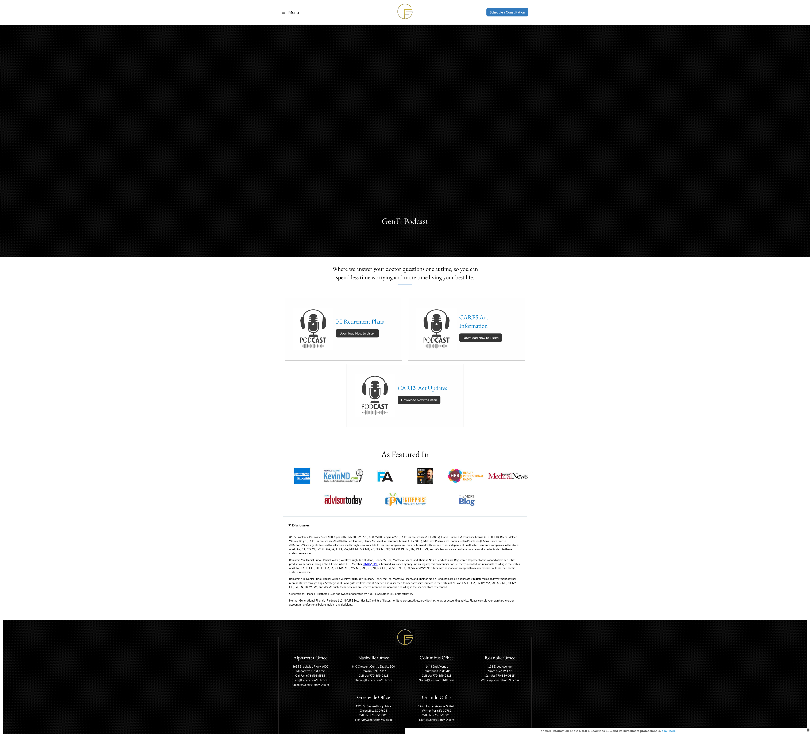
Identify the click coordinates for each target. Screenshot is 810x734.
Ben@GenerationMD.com (310, 680)
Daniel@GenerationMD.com (373, 680)
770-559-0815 (378, 675)
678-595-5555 (315, 675)
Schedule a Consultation (507, 12)
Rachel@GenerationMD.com (310, 684)
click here (669, 731)
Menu (293, 12)
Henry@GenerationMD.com (373, 719)
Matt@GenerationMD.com (436, 719)
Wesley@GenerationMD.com (500, 680)
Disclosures (301, 525)
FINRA (367, 564)
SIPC (375, 564)
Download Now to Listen (357, 333)
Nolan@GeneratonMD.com (437, 680)
